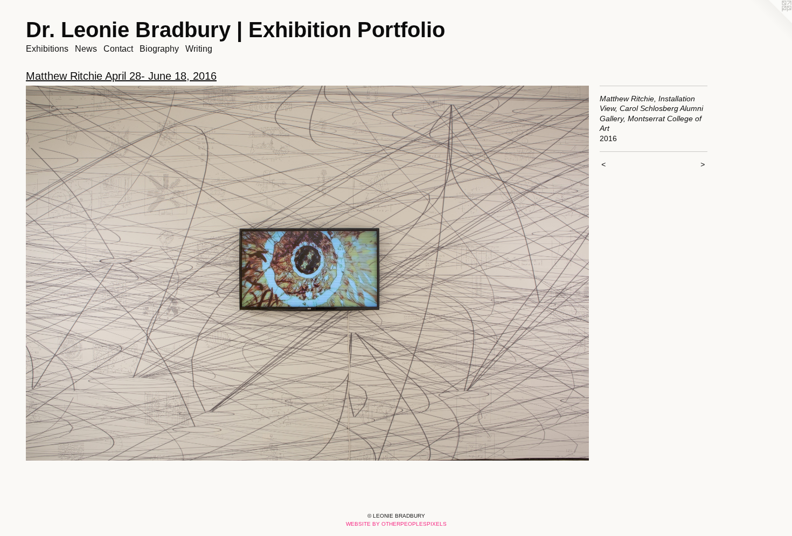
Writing (198, 48)
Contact (118, 48)
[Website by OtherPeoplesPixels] (770, 21)
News (86, 48)
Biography (159, 48)
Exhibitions (47, 48)
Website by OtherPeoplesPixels (396, 524)
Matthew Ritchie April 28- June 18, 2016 (121, 76)
